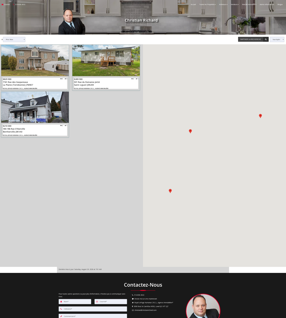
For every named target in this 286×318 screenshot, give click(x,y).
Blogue (280, 4)
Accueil (193, 4)
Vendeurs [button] (234, 4)
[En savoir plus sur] (35, 68)
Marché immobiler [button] (248, 4)
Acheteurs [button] (222, 4)
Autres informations (267, 4)
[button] (170, 191)
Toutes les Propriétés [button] (207, 4)
